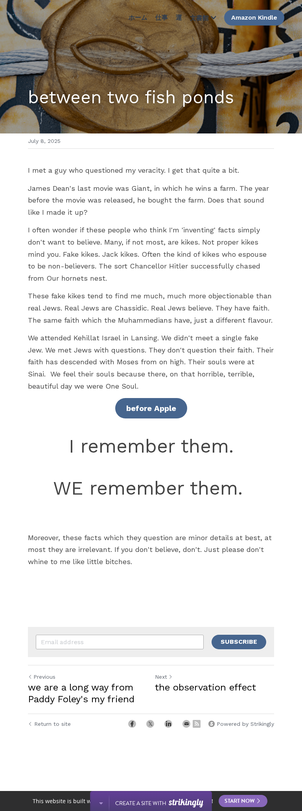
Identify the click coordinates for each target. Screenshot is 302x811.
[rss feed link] (197, 724)
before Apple (151, 408)
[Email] (186, 724)
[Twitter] (150, 724)
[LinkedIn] (168, 724)
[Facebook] (132, 724)
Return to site (52, 724)
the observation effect (205, 687)
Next (161, 677)
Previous (44, 677)
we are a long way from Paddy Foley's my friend (81, 693)
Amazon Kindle (254, 17)
